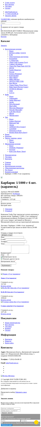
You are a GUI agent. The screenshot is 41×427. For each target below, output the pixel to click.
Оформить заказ (21, 392)
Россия (11, 72)
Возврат (8, 328)
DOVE (11, 68)
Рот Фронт (9, 170)
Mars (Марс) (13, 77)
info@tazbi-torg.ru (11, 12)
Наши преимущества (12, 323)
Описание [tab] (8, 209)
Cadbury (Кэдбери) (15, 64)
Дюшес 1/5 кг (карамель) (8, 278)
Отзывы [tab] (8, 211)
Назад (11, 51)
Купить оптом (6, 203)
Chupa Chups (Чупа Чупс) (18, 85)
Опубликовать (6, 265)
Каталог (4, 36)
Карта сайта (9, 343)
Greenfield (12, 129)
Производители (10, 155)
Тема (2, 244)
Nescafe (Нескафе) (15, 110)
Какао (7, 134)
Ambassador (13, 98)
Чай (6, 117)
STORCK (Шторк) (15, 89)
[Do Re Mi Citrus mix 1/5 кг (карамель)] (15, 288)
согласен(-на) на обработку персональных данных (21, 423)
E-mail (3, 239)
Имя (2, 237)
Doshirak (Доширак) (16, 148)
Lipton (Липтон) (15, 121)
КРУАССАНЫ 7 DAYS (17, 53)
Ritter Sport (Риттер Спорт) (18, 87)
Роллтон (12, 149)
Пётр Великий (14, 104)
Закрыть (4, 45)
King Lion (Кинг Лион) (17, 151)
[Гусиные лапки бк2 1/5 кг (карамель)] (15, 302)
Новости (8, 341)
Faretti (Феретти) (15, 70)
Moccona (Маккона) (16, 108)
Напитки (8, 136)
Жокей (11, 113)
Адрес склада (10, 2)
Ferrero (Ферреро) (15, 74)
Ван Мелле (13, 83)
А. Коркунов (13, 60)
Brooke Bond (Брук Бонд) (18, 132)
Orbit (11, 91)
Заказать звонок (10, 16)
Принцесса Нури (15, 130)
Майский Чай (14, 123)
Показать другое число (11, 259)
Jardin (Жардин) (14, 100)
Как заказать (9, 4)
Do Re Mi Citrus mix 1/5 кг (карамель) (12, 292)
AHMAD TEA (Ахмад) (17, 127)
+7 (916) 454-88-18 (11, 14)
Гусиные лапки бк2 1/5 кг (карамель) (12, 306)
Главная (8, 162)
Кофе (7, 94)
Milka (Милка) (14, 79)
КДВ (11, 55)
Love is (11, 93)
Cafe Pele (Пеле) (15, 112)
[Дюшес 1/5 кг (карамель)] (10, 274)
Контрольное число (8, 261)
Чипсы (11, 142)
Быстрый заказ (6, 205)
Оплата (7, 8)
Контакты (8, 159)
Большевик (13, 58)
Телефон (4, 241)
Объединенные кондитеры (18, 57)
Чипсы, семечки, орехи (13, 138)
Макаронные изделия (12, 144)
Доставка (8, 6)
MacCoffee (13, 106)
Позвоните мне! (7, 425)
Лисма (11, 125)
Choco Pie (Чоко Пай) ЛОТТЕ (19, 66)
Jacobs (11, 102)
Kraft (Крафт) (14, 76)
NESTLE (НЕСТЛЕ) (16, 81)
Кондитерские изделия (13, 49)
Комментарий (6, 253)
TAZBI (6, 19)
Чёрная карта (14, 115)
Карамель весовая (11, 172)
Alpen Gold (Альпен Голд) (18, 62)
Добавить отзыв (7, 235)
